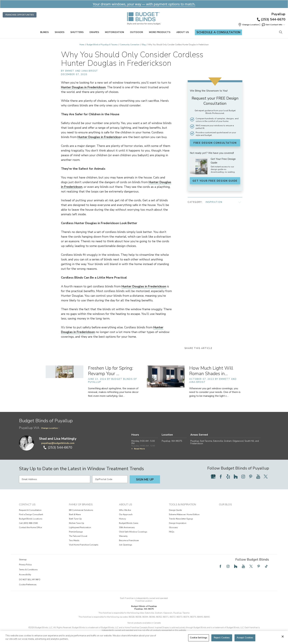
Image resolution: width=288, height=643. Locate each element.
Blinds (44, 32)
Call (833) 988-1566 (28, 523)
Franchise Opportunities (19, 14)
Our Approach (125, 514)
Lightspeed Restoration (80, 527)
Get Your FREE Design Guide (215, 180)
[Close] (282, 636)
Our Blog (225, 504)
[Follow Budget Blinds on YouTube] (258, 476)
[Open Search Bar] (280, 32)
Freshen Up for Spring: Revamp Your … (110, 371)
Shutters (77, 32)
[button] (248, 24)
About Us (182, 32)
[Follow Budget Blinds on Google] (213, 476)
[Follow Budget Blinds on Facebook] (220, 476)
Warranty (123, 536)
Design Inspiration (177, 523)
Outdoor (136, 32)
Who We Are (125, 510)
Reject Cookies (222, 637)
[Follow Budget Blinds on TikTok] (266, 566)
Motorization (114, 32)
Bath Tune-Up (75, 518)
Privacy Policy (25, 564)
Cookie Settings (198, 637)
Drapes (94, 32)
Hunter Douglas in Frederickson (83, 87)
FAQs (171, 531)
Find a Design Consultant (31, 514)
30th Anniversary (127, 527)
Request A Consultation (30, 510)
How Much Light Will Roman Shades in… (211, 371)
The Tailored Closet (78, 536)
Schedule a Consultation (218, 32)
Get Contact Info (274, 24)
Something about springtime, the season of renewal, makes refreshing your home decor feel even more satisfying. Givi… (113, 392)
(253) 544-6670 (273, 19)
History (122, 518)
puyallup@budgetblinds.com (57, 443)
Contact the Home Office (30, 527)
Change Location (49, 428)
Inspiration (214, 202)
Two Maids (74, 540)
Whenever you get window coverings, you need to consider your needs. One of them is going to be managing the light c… (214, 392)
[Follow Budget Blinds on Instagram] (243, 476)
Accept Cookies (245, 637)
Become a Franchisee (129, 540)
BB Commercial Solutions (81, 510)
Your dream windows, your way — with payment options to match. (144, 4)
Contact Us (27, 504)
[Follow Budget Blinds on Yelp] (228, 476)
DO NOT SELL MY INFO (29, 579)
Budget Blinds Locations (30, 518)
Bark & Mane (75, 514)
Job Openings (125, 544)
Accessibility (25, 574)
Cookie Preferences (27, 584)
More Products (159, 32)
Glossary (173, 527)
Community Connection (130, 44)
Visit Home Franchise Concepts (83, 544)
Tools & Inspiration (182, 504)
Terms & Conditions (28, 569)
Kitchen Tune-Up (76, 523)
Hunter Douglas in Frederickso (99, 137)
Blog (144, 44)
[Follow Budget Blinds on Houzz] (235, 476)
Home (82, 44)
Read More (139, 448)
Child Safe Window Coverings (133, 531)
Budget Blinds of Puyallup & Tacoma (102, 44)
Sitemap (23, 559)
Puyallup (278, 14)
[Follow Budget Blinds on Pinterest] (250, 476)
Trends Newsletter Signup (181, 518)
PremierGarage (76, 531)
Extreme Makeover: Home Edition (184, 514)
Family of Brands (81, 504)
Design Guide (175, 510)
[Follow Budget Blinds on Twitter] (265, 476)
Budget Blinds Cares (128, 523)
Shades (59, 32)
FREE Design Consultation (215, 143)
